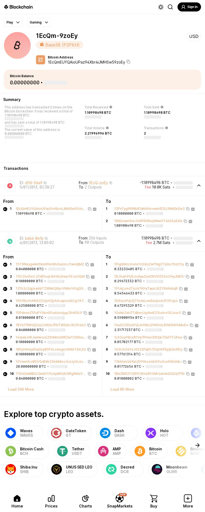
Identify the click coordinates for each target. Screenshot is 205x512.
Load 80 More (122, 389)
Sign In (192, 7)
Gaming (36, 22)
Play (9, 22)
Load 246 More (21, 389)
